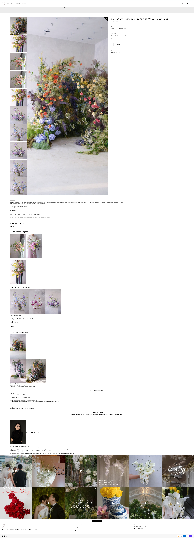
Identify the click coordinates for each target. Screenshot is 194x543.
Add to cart (117, 44)
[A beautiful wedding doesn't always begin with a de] (48, 503)
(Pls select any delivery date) (117, 26)
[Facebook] (2, 536)
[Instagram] (6, 536)
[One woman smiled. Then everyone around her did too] (16, 471)
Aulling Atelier (12, 446)
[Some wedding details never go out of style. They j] (113, 471)
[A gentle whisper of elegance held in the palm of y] (145, 471)
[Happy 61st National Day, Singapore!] (16, 503)
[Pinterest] (4, 536)
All (116, 52)
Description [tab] (12, 200)
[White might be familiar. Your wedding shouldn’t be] (48, 471)
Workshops (120, 52)
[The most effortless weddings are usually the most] (145, 503)
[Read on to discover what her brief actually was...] (81, 503)
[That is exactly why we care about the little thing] (178, 503)
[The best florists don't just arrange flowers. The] (113, 503)
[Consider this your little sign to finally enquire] (178, 471)
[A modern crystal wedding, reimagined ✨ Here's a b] (81, 471)
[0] (190, 3)
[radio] (114, 28)
